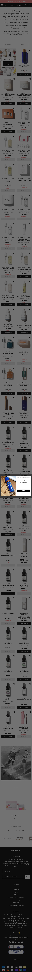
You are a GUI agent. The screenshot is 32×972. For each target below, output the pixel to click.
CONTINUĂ (23, 490)
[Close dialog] (30, 477)
